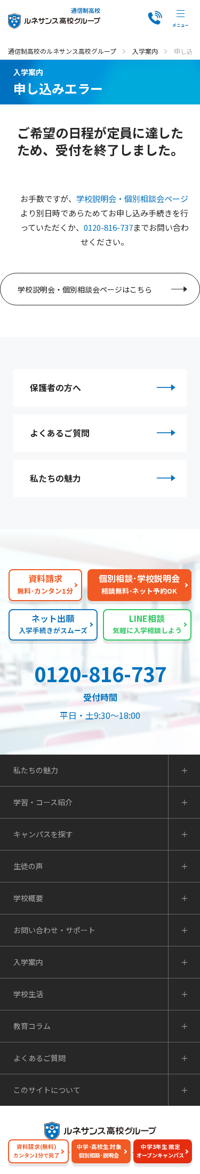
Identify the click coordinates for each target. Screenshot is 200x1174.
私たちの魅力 (55, 478)
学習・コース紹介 (43, 802)
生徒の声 (28, 866)
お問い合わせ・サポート (54, 930)
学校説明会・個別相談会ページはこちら (85, 289)
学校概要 (28, 898)
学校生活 (28, 994)
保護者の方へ (55, 387)
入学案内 (145, 50)
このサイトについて (47, 1090)
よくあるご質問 (60, 432)
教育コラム (32, 1026)
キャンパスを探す (43, 834)
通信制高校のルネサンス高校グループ (62, 50)
